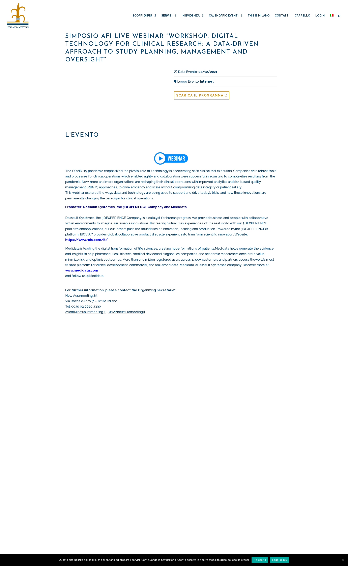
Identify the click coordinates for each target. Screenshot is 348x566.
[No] (343, 560)
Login (320, 15)
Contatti (282, 15)
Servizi (166, 15)
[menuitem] (332, 22)
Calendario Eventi (223, 15)
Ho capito (260, 559)
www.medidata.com (81, 270)
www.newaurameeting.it (127, 312)
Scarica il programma (200, 95)
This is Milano (258, 15)
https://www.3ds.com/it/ (86, 240)
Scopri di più (142, 15)
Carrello (302, 15)
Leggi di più (279, 559)
